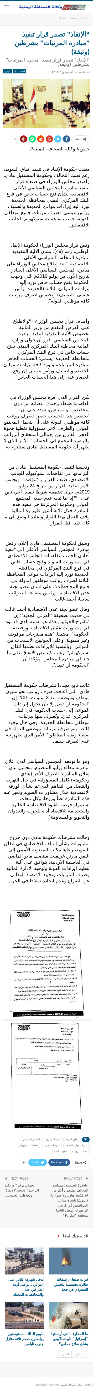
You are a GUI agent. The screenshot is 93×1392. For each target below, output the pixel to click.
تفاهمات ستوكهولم (28, 1145)
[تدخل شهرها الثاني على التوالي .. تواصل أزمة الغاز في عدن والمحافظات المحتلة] (24, 1261)
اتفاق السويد (72, 1139)
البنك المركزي (53, 1139)
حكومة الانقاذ (60, 1151)
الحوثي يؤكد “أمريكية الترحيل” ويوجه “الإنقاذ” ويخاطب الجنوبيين (22, 1190)
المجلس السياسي (32, 1139)
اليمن (7, 71)
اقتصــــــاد (19, 71)
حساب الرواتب (79, 1151)
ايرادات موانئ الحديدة (76, 1145)
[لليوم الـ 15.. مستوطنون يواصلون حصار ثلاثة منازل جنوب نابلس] (24, 1315)
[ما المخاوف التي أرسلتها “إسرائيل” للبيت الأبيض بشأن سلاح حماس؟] (68, 1315)
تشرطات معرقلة (51, 1145)
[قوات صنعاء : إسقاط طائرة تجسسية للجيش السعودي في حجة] (68, 1261)
